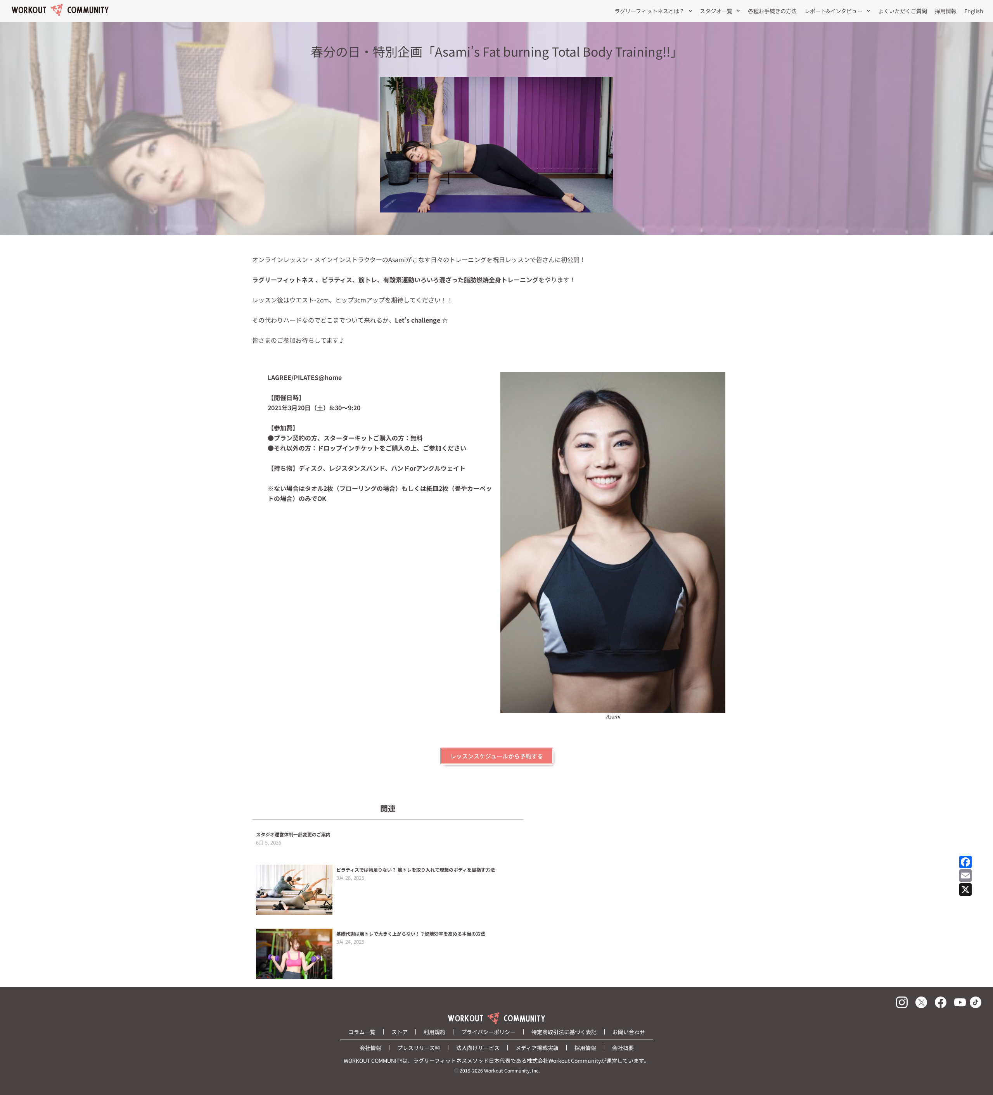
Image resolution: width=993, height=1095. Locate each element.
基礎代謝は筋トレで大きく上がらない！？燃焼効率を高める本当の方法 (410, 933)
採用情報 (946, 11)
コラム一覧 (361, 1032)
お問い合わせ (628, 1032)
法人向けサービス (478, 1048)
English (973, 11)
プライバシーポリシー (488, 1032)
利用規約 (434, 1032)
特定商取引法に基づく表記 (564, 1032)
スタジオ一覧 (716, 11)
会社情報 (370, 1048)
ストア (399, 1032)
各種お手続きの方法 (772, 11)
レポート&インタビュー (833, 11)
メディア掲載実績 (537, 1048)
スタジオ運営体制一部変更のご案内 (293, 834)
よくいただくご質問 (902, 11)
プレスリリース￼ (418, 1048)
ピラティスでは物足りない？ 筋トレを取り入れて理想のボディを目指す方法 (415, 869)
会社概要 (623, 1048)
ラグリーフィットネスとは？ (649, 11)
